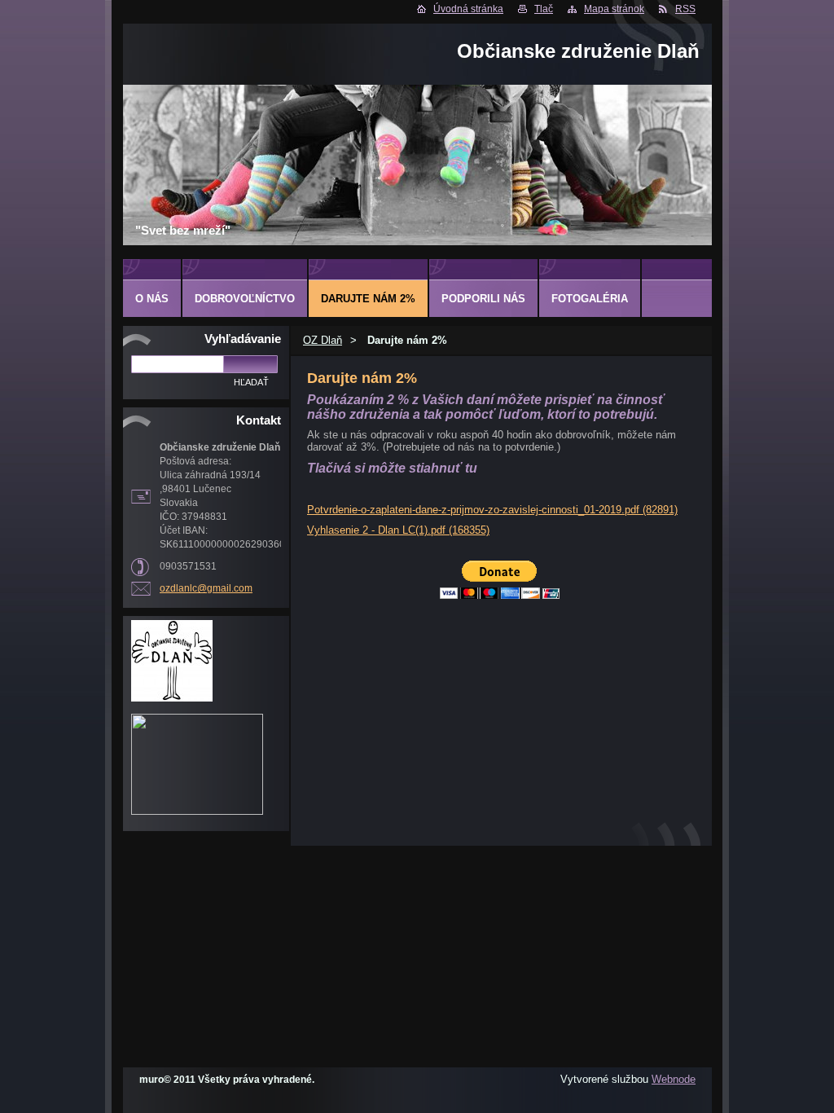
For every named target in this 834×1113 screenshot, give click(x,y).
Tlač (543, 9)
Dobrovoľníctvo (245, 299)
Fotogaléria (589, 299)
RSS (685, 9)
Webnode (674, 1079)
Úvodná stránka (468, 9)
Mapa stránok (614, 9)
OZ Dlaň (322, 340)
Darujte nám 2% (368, 299)
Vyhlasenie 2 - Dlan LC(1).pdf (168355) (398, 530)
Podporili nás (483, 299)
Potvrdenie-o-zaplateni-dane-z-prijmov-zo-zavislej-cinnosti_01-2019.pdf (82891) (492, 510)
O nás (152, 299)
